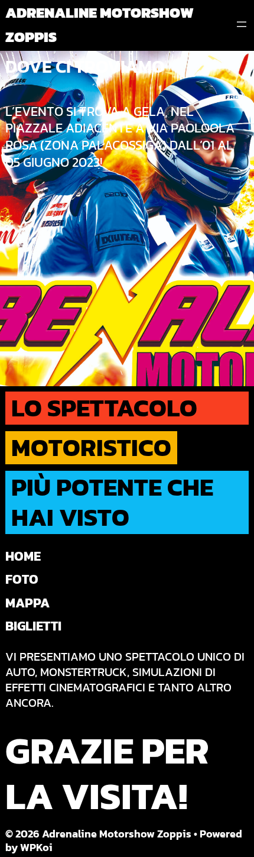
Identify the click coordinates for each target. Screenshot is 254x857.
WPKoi (36, 847)
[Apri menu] (242, 24)
